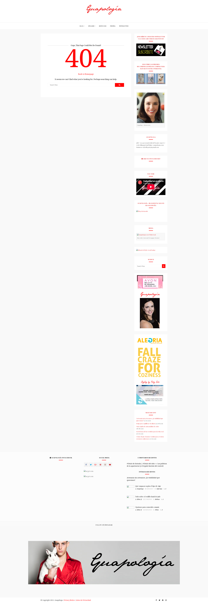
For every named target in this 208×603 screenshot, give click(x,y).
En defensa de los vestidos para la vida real (149, 431)
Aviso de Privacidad (83, 600)
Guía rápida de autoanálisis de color (147, 426)
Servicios (102, 26)
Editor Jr (139, 499)
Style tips (159, 489)
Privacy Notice (69, 600)
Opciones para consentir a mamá (147, 507)
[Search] (119, 85)
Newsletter (123, 26)
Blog (82, 26)
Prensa (112, 26)
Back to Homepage (86, 74)
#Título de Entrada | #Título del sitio (141, 464)
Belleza (157, 499)
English (91, 26)
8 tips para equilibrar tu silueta (146, 423)
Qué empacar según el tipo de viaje (148, 486)
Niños (157, 510)
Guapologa (140, 489)
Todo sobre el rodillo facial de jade (147, 496)
